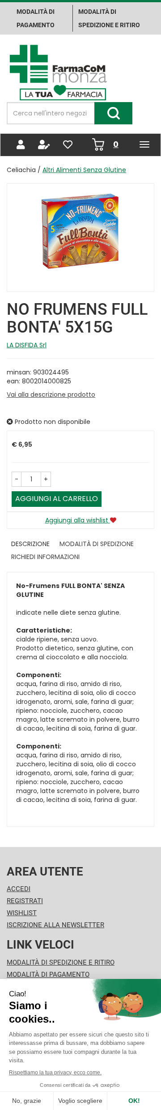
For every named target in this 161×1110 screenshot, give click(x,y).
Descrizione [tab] (30, 543)
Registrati (25, 901)
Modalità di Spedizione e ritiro (109, 18)
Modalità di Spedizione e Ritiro (60, 962)
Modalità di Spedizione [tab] (96, 543)
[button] (16, 479)
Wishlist (22, 913)
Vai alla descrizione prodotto (51, 394)
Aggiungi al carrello (56, 498)
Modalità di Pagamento (48, 974)
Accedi (18, 889)
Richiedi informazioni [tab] (45, 556)
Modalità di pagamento (36, 18)
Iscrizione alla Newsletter (55, 925)
